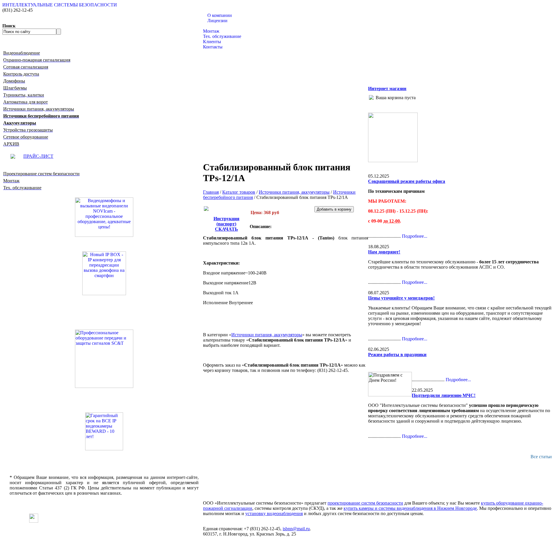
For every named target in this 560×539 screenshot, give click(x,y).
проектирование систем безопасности (365, 503)
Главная (211, 192)
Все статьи (541, 456)
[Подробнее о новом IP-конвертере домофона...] (104, 272)
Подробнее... (414, 236)
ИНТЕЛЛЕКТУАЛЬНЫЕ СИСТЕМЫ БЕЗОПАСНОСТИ (59, 4)
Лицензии (217, 20)
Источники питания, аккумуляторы (294, 192)
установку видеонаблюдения (274, 513)
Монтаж (211, 31)
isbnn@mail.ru (296, 528)
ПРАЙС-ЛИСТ (38, 156)
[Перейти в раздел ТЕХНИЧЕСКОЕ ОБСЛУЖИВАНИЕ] (393, 160)
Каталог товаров (219, 25)
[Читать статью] (104, 431)
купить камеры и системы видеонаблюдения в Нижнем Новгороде (410, 508)
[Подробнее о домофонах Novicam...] (104, 216)
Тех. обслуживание (222, 36)
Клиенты (212, 41)
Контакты (213, 46)
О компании (219, 15)
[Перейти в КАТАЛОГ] (104, 359)
